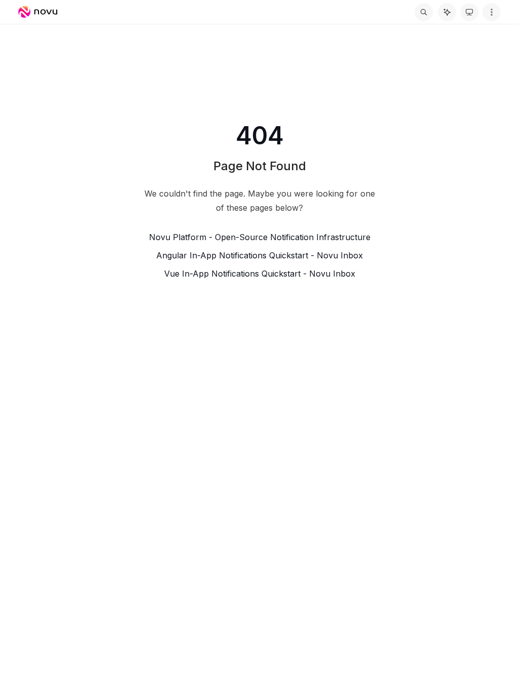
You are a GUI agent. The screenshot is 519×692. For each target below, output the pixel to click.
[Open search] (424, 12)
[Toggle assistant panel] (447, 12)
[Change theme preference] (469, 12)
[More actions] (492, 12)
